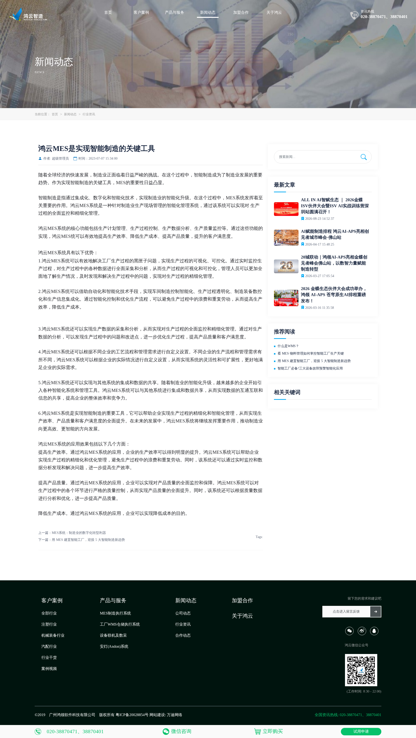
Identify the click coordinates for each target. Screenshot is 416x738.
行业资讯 (89, 114)
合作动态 (183, 635)
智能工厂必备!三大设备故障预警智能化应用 (310, 368)
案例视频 (49, 669)
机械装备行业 (53, 635)
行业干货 (49, 657)
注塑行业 (49, 624)
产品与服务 (113, 600)
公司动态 (183, 613)
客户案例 (52, 600)
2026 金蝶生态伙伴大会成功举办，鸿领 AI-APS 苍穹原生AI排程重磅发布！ (334, 294)
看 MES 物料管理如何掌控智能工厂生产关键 (311, 353)
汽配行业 (49, 646)
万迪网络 (174, 715)
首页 (55, 114)
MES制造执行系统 (115, 613)
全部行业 (49, 613)
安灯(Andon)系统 (114, 646)
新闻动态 (70, 114)
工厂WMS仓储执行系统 (120, 624)
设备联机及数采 (113, 635)
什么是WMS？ (288, 346)
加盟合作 (242, 600)
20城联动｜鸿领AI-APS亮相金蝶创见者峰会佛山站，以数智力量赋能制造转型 (334, 263)
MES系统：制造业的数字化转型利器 (79, 533)
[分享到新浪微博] (363, 634)
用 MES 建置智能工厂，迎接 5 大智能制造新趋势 (88, 540)
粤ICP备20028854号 (132, 715)
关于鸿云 (242, 616)
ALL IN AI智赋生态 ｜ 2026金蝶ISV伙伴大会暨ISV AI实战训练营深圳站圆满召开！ (335, 205)
